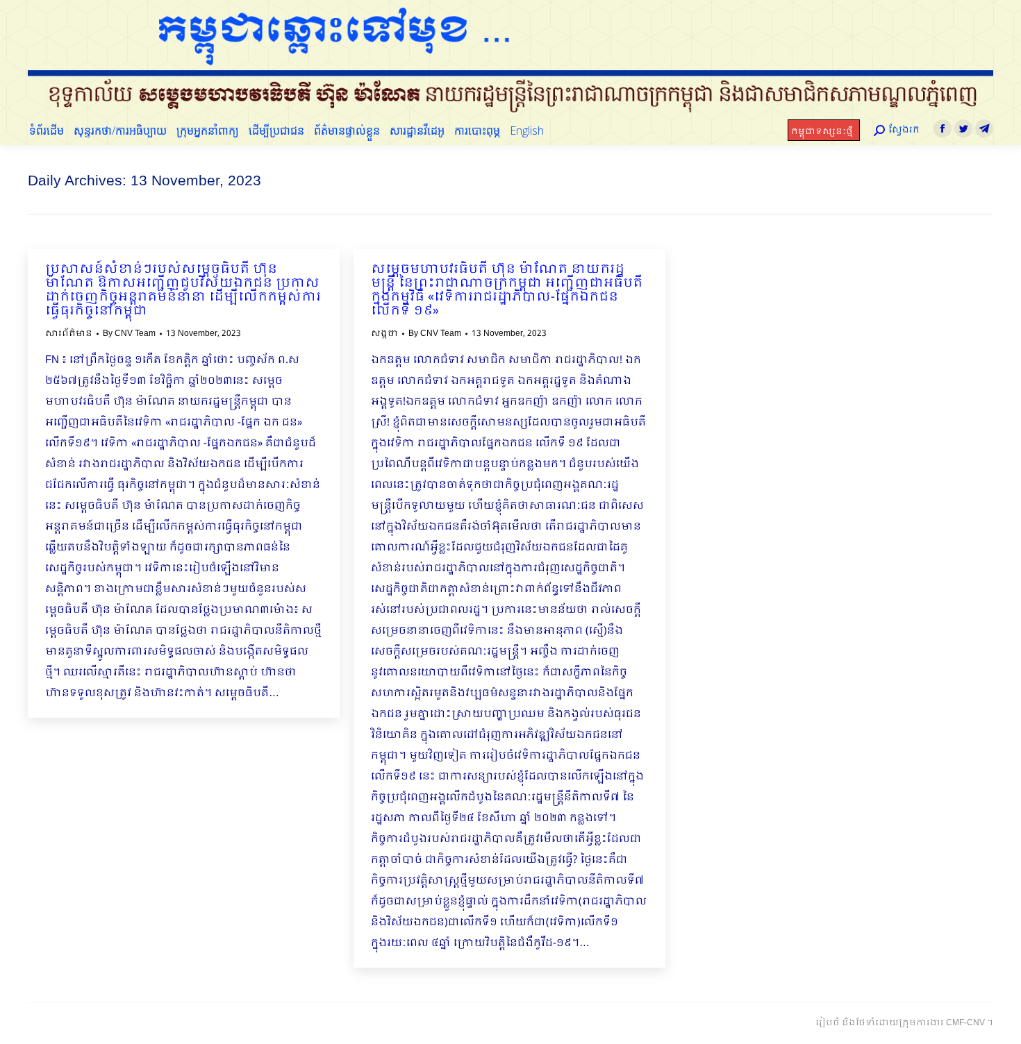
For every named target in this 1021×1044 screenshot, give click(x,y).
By (129, 334)
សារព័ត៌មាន (68, 334)
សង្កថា (384, 334)
